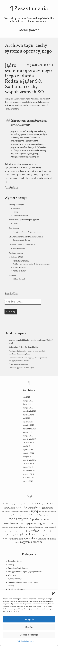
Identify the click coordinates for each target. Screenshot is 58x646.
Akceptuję (29, 619)
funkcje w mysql (10, 507)
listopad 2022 (28, 408)
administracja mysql (8, 504)
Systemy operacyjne (22, 99)
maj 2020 (26, 418)
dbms (54, 504)
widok (52, 535)
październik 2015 (29, 439)
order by (38, 515)
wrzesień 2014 (28, 464)
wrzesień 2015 (28, 443)
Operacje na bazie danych (21, 240)
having (39, 507)
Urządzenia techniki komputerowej (22, 245)
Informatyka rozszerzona (21, 260)
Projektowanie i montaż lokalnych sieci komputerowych (31, 264)
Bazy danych (14, 228)
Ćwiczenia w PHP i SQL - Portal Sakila (23, 347)
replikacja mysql (38, 527)
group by (21, 507)
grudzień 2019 (28, 425)
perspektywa (46, 515)
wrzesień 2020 (28, 415)
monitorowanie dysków (23, 511)
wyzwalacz (30, 538)
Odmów (29, 627)
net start (41, 511)
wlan (5, 538)
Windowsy (16, 208)
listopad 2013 (28, 467)
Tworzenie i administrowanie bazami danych (26, 236)
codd (50, 504)
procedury (12, 527)
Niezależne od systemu (40, 99)
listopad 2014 (28, 457)
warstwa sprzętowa (43, 535)
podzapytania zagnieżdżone (37, 523)
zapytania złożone (31, 542)
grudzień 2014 (28, 453)
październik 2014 (29, 460)
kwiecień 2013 (28, 478)
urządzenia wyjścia (10, 535)
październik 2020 (29, 411)
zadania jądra (27, 102)
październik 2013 (29, 471)
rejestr (30, 527)
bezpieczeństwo (29, 504)
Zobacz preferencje (29, 635)
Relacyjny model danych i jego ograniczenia (27, 232)
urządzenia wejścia (47, 531)
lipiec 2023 (27, 404)
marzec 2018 (28, 432)
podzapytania (20, 519)
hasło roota (31, 507)
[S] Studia (12, 275)
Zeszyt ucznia (31, 8)
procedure (5, 527)
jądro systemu (15, 102)
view (35, 535)
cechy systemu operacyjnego (35, 105)
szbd (18, 531)
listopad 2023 (28, 401)
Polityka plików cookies (25, 641)
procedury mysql (21, 527)
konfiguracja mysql (8, 511)
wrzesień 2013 (28, 474)
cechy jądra (37, 102)
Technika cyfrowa (19, 248)
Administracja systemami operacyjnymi (24, 220)
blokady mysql (40, 504)
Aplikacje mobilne (16, 253)
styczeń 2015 (28, 450)
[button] (53, 593)
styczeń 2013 (28, 481)
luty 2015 (26, 446)
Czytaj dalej (11, 187)
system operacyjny (11, 531)
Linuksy (15, 212)
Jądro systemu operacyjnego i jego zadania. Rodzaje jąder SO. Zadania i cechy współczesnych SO (28, 78)
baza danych (20, 504)
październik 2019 (29, 429)
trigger (36, 530)
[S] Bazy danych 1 (19, 279)
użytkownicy (25, 534)
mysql (35, 511)
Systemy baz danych (19, 267)
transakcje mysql (26, 531)
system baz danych (50, 527)
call (46, 504)
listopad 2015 (28, 436)
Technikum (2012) (16, 257)
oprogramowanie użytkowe (26, 515)
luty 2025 (26, 397)
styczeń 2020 (28, 422)
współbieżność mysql (16, 538)
